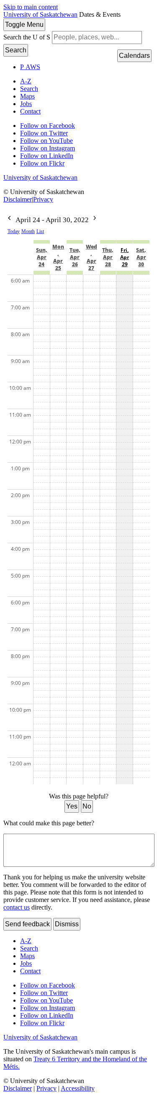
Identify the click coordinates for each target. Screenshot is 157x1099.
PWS (30, 66)
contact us (16, 907)
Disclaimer (17, 199)
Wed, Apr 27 (91, 257)
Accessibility (78, 1088)
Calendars (134, 55)
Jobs (26, 103)
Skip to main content (30, 6)
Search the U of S (26, 37)
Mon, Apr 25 (58, 257)
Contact (30, 111)
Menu (24, 24)
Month (28, 231)
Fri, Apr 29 (124, 257)
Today (14, 231)
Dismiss (67, 924)
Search (15, 50)
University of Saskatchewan (40, 14)
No (86, 806)
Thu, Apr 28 (107, 257)
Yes (71, 806)
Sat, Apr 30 (141, 257)
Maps (27, 96)
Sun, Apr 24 (41, 257)
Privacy (43, 199)
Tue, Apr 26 (74, 257)
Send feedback (27, 924)
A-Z (25, 81)
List (40, 231)
